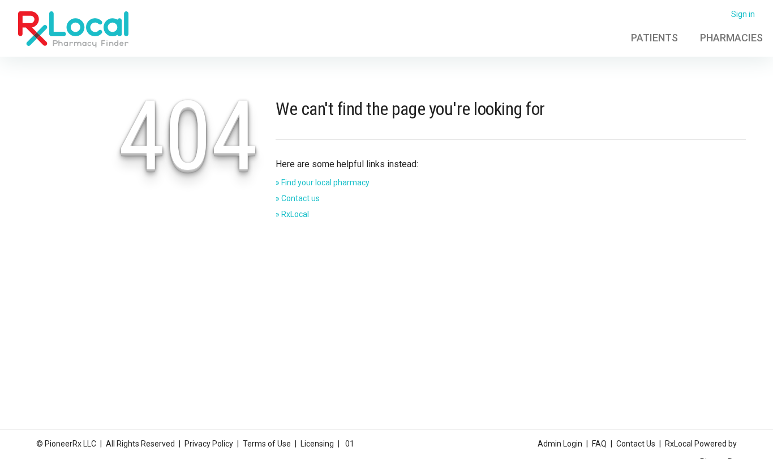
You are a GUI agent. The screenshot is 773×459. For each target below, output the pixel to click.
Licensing (317, 443)
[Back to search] (73, 28)
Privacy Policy (208, 443)
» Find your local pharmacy (323, 182)
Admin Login (560, 443)
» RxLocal (292, 214)
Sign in (743, 14)
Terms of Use (267, 443)
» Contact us (298, 198)
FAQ (599, 443)
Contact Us (635, 443)
